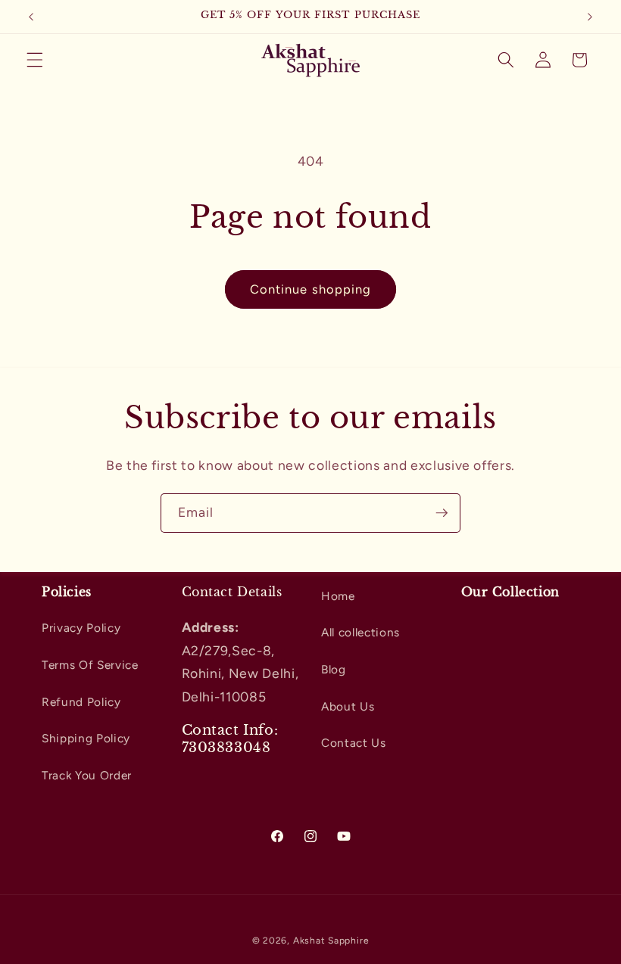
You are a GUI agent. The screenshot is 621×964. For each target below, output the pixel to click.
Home (338, 596)
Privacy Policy (81, 627)
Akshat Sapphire (331, 940)
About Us (347, 706)
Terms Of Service (90, 665)
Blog (333, 669)
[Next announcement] (590, 16)
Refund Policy (81, 702)
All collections (360, 632)
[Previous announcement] (31, 16)
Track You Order (87, 775)
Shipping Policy (86, 738)
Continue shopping (311, 289)
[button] (35, 60)
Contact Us (353, 742)
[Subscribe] (441, 513)
